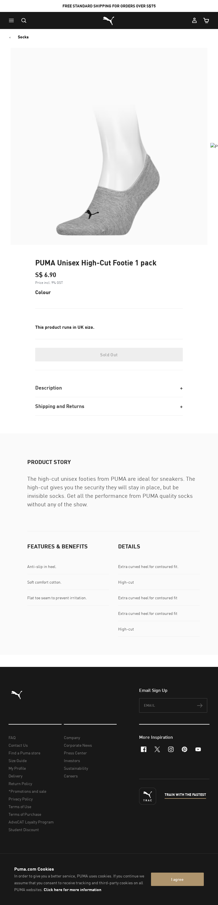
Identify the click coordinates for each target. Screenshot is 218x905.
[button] (13, 20)
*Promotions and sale (27, 791)
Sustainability (76, 768)
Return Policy (20, 783)
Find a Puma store (24, 752)
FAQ (12, 737)
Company (72, 737)
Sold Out (109, 354)
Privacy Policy (21, 798)
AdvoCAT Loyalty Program (31, 821)
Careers (71, 775)
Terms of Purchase (25, 814)
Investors (72, 760)
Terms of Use (20, 806)
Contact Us (18, 745)
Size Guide (18, 760)
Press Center (75, 752)
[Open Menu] (13, 20)
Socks (23, 37)
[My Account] (194, 20)
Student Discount (24, 829)
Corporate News (78, 745)
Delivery (15, 775)
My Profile (17, 768)
